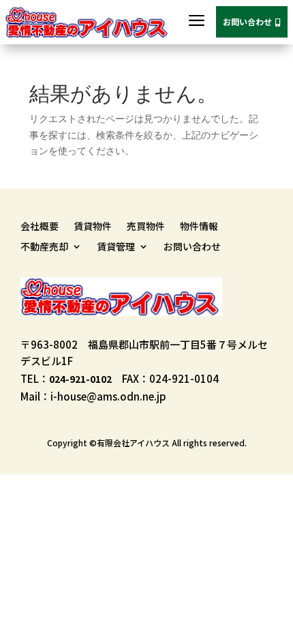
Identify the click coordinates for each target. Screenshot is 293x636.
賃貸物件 (93, 227)
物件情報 (199, 227)
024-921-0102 (80, 379)
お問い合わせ (252, 21)
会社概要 (39, 227)
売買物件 (146, 227)
